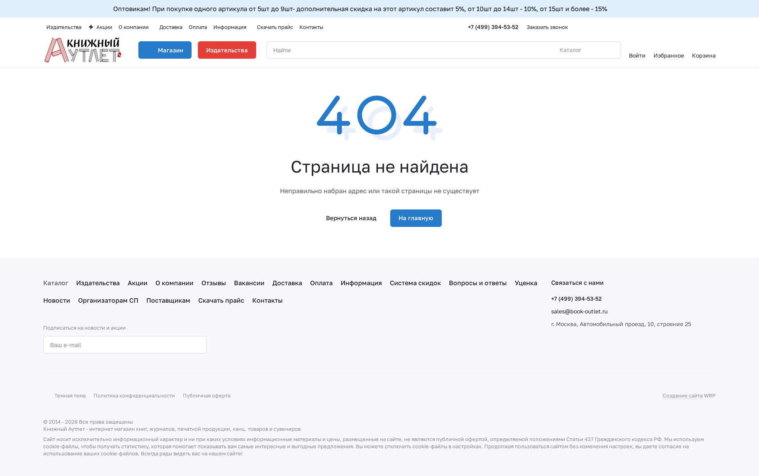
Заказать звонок (547, 27)
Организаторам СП (108, 300)
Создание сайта (683, 395)
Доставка (287, 283)
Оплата (321, 283)
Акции (138, 283)
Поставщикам (168, 300)
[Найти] (610, 50)
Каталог (55, 283)
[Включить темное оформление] (712, 27)
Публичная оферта (206, 395)
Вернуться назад (351, 217)
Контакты (267, 300)
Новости (56, 300)
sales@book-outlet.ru (579, 311)
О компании (174, 283)
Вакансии (249, 283)
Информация (361, 283)
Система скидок (415, 283)
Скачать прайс (221, 300)
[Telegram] (252, 344)
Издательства (227, 50)
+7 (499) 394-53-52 (493, 26)
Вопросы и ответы (478, 283)
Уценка (526, 283)
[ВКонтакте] (237, 344)
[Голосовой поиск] (596, 50)
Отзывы (213, 283)
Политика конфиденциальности (134, 395)
